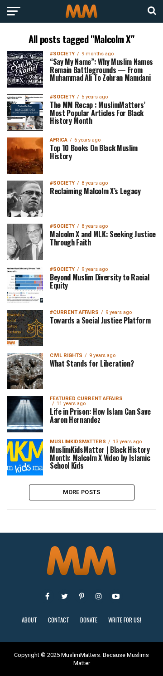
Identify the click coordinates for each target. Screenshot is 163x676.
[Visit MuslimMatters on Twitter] (64, 596)
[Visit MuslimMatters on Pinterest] (81, 596)
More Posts (82, 492)
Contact (58, 620)
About (29, 620)
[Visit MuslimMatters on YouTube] (116, 596)
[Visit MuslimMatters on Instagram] (98, 596)
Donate (88, 620)
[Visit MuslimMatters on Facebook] (47, 596)
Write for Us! (124, 620)
